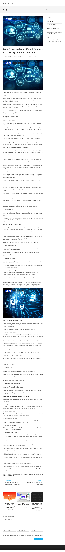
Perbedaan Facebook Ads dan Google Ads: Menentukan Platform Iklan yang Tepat (54, 41)
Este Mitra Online (9, 3)
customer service (14, 470)
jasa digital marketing (25, 474)
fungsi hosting (14, 474)
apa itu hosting (8, 474)
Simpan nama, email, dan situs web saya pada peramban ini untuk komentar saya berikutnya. (23, 535)
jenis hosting (32, 474)
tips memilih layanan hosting (8, 475)
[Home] (32, 9)
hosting (19, 474)
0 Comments (36, 56)
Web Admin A (8, 56)
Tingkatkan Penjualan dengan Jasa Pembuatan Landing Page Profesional (10, 505)
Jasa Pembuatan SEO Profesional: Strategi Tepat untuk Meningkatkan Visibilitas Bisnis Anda (37, 506)
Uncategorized (27, 56)
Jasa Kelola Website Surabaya (23, 504)
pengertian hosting (39, 474)
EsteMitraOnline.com (22, 454)
